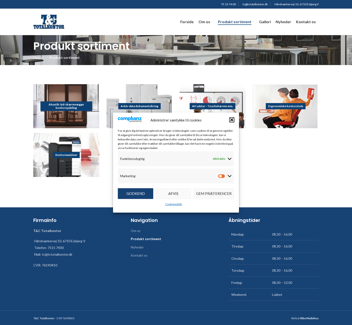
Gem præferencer (214, 193)
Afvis (173, 193)
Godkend (135, 193)
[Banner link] (66, 106)
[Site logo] (48, 21)
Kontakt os (139, 255)
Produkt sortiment (146, 239)
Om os (136, 231)
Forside (38, 57)
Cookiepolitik (173, 204)
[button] (231, 119)
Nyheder (137, 247)
